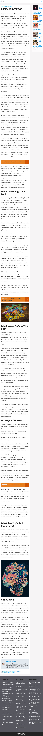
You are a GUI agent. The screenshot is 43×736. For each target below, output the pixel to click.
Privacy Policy (19, 733)
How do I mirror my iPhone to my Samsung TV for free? (21, 706)
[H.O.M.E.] (3, 1)
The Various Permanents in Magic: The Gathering (11, 671)
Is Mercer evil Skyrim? (20, 687)
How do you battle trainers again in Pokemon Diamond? (21, 702)
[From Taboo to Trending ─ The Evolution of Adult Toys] (35, 25)
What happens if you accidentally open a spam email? (21, 722)
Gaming (10, 6)
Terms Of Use (24, 733)
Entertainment (6, 6)
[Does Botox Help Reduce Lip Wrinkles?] (35, 34)
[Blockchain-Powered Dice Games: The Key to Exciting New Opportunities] (35, 8)
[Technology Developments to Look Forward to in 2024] (35, 17)
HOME (2, 6)
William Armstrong (11, 661)
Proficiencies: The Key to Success (8, 672)
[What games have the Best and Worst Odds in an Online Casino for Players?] (35, 42)
